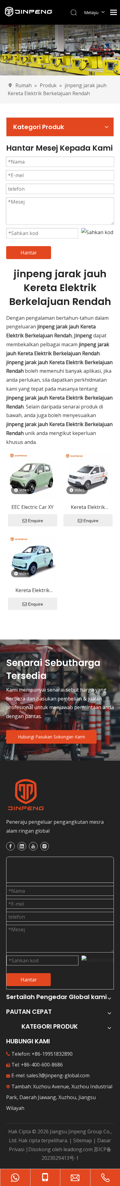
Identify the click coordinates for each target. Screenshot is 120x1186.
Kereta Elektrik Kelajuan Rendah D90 (87, 507)
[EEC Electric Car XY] (32, 475)
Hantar (29, 252)
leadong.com (78, 1149)
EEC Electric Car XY (32, 507)
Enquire (35, 520)
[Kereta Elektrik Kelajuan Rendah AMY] (32, 558)
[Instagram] (44, 846)
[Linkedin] (22, 846)
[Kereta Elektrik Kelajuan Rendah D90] (87, 475)
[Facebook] (10, 846)
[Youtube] (33, 846)
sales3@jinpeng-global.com (58, 1075)
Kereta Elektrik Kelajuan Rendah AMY (32, 591)
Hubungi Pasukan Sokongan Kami (51, 737)
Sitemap (82, 1140)
